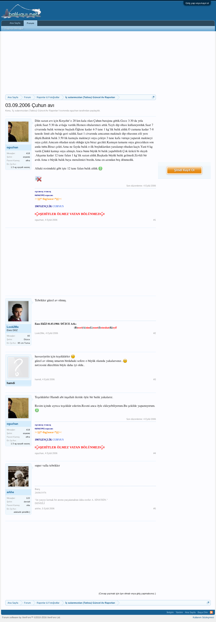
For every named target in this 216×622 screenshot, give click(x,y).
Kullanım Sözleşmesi (203, 617)
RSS (211, 612)
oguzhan (74, 110)
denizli (27, 501)
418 (28, 153)
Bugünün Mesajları (14, 28)
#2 (154, 333)
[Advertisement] (80, 62)
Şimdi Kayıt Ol (184, 170)
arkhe (10, 492)
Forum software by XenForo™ (31, 617)
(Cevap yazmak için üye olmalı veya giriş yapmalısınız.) (127, 593)
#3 (154, 379)
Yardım (179, 612)
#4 (154, 453)
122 (28, 498)
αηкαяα (26, 157)
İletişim (170, 612)
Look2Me (13, 327)
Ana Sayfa (15, 23)
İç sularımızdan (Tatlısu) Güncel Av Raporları (35, 110)
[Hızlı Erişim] (153, 97)
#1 (154, 220)
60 (28, 336)
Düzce (27, 339)
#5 (154, 508)
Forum (30, 23)
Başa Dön (203, 612)
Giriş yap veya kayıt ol (197, 3)
